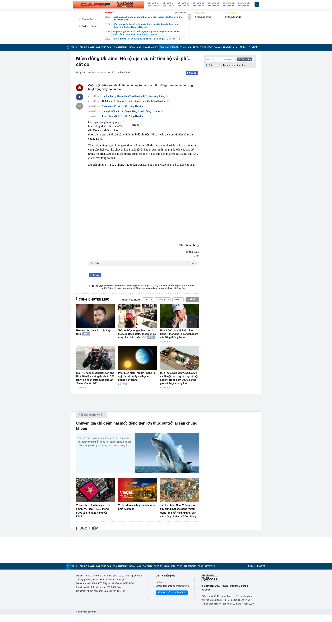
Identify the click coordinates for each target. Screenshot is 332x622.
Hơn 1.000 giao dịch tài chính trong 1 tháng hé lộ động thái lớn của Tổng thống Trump (179, 334)
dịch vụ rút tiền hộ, (111, 285)
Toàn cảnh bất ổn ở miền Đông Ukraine (123, 116)
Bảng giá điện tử (89, 19)
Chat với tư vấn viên (173, 592)
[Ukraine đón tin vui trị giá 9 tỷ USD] (95, 316)
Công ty (213, 65)
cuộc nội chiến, (166, 285)
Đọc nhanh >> (180, 12)
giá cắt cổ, (152, 285)
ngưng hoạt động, (132, 288)
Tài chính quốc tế (121, 72)
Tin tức (226, 65)
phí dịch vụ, (167, 288)
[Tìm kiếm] (245, 59)
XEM (192, 299)
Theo (143, 263)
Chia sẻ (192, 73)
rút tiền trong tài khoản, (134, 285)
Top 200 (261, 566)
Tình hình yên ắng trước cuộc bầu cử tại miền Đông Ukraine (134, 101)
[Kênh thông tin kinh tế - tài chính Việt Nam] (108, 4)
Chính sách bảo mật (86, 612)
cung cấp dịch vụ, (151, 288)
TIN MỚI (136, 125)
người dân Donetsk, (185, 285)
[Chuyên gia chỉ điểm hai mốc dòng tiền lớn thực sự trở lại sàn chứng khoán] (167, 453)
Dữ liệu (243, 47)
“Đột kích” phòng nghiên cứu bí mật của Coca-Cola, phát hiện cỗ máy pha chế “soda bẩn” (137, 334)
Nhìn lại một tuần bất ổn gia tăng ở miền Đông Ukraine (131, 111)
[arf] (143, 267)
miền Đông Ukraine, (112, 288)
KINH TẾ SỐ (193, 47)
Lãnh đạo (240, 65)
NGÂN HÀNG (136, 47)
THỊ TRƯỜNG (206, 47)
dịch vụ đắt (179, 288)
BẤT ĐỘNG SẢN (103, 47)
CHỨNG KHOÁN (87, 47)
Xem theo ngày (131, 299)
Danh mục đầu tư (89, 26)
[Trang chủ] (68, 47)
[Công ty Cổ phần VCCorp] (228, 578)
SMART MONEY (150, 47)
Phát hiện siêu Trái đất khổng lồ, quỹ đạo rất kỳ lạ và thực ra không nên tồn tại (137, 376)
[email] (79, 106)
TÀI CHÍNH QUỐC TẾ (168, 47)
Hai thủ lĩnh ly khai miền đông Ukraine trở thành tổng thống (133, 96)
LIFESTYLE (227, 47)
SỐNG (217, 47)
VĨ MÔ (183, 47)
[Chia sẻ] (79, 97)
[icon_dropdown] (257, 4)
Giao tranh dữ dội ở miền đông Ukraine (123, 106)
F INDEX (253, 47)
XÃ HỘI (74, 47)
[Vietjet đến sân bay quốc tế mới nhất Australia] (137, 490)
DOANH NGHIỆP (120, 47)
